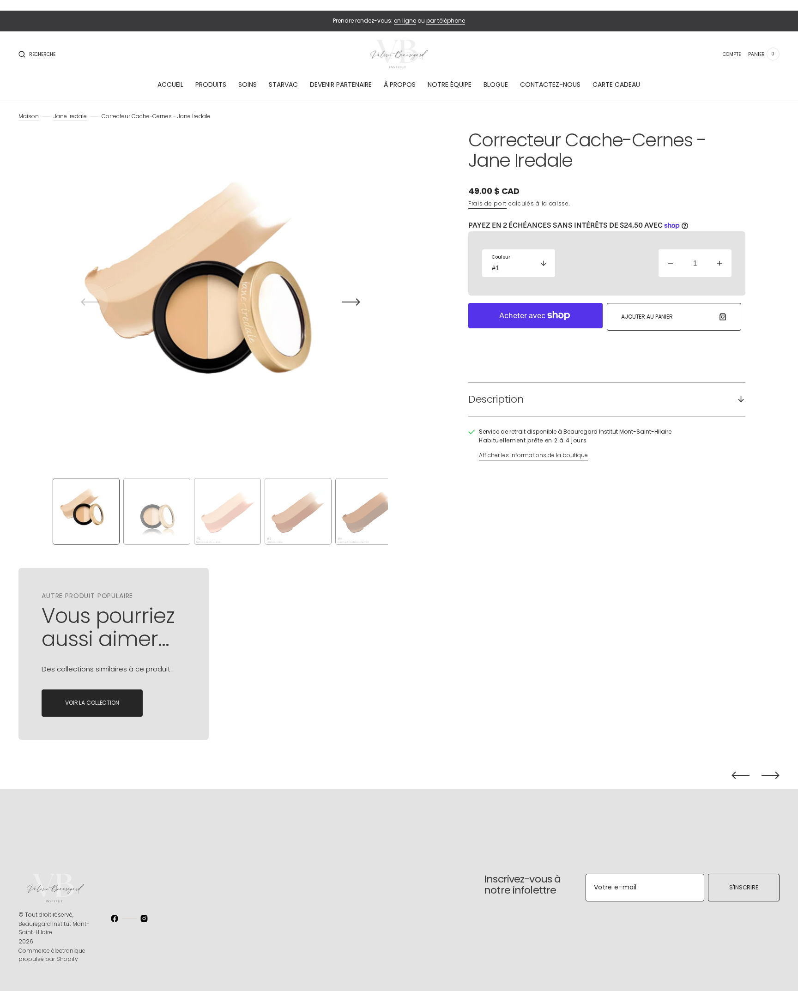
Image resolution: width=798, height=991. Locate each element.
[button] (36, 54)
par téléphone (445, 20)
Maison (28, 116)
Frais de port (487, 203)
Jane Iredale (70, 116)
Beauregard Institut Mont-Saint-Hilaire (53, 928)
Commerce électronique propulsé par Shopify (51, 955)
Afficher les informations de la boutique (533, 455)
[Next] (771, 775)
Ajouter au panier (647, 316)
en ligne (405, 20)
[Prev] (741, 775)
